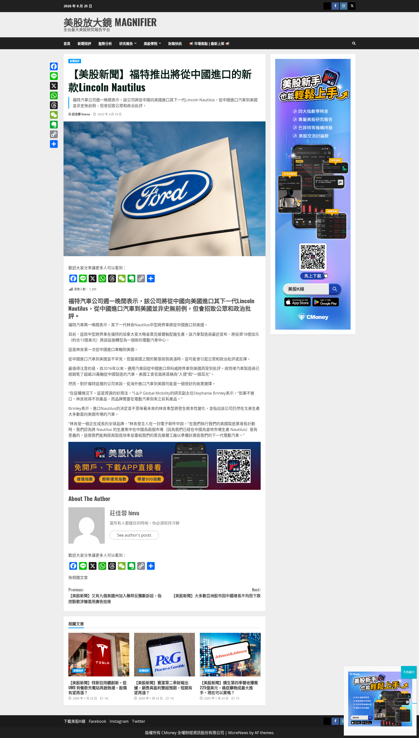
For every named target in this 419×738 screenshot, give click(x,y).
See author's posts (134, 535)
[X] (54, 86)
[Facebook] (54, 66)
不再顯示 (409, 672)
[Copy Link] (54, 134)
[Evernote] (54, 124)
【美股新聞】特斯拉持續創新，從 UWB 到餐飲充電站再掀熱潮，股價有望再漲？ (98, 654)
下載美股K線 (74, 721)
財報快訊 (175, 43)
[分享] (54, 144)
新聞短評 (84, 43)
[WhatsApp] (54, 95)
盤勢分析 (105, 43)
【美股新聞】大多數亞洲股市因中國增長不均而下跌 (215, 592)
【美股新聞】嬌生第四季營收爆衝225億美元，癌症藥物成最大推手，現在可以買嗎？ (230, 654)
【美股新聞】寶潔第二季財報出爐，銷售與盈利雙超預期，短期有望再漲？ (164, 654)
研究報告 (126, 43)
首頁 (67, 43)
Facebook (97, 721)
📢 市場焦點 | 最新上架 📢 (209, 43)
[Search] (353, 43)
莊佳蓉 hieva (81, 114)
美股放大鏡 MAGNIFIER (110, 22)
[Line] (54, 76)
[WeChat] (54, 115)
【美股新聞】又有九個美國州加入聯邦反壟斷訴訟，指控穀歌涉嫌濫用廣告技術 (114, 595)
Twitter (138, 721)
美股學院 (150, 43)
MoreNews (238, 732)
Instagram (119, 721)
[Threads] (54, 105)
